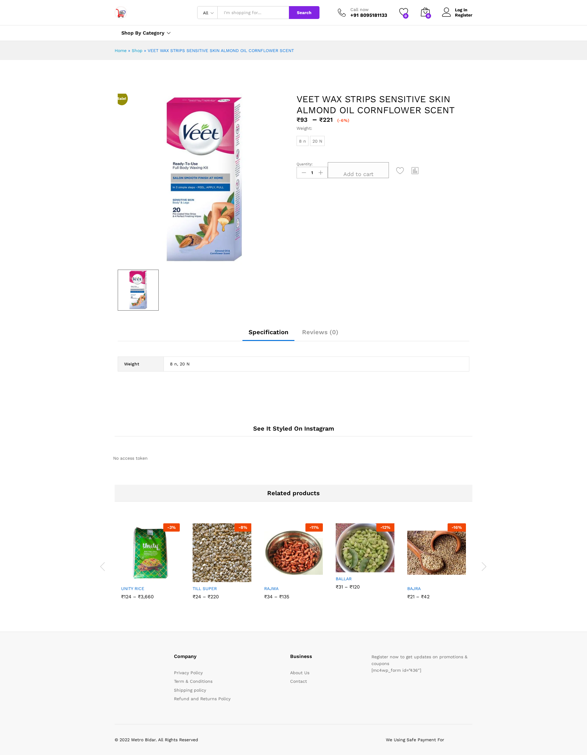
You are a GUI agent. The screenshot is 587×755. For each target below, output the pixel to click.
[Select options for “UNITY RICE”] (128, 575)
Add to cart (358, 174)
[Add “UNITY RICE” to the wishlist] (156, 575)
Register (463, 15)
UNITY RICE (132, 588)
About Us (299, 672)
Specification (268, 332)
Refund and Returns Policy (202, 698)
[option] (150, 566)
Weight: (304, 128)
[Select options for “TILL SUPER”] (199, 575)
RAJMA (271, 588)
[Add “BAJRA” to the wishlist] (442, 575)
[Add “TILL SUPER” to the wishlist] (227, 575)
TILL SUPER (205, 588)
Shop (137, 50)
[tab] (268, 335)
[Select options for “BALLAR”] (342, 565)
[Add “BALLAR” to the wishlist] (370, 565)
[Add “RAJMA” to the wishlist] (299, 575)
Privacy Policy (188, 672)
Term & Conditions (193, 681)
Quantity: (305, 164)
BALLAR (344, 578)
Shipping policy (190, 690)
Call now (359, 9)
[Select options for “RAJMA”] (271, 575)
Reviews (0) (320, 332)
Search (304, 12)
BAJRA (414, 588)
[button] (415, 170)
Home (121, 50)
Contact (298, 681)
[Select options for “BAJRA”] (414, 575)
